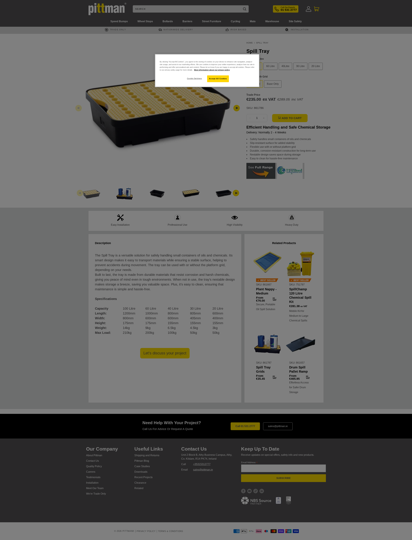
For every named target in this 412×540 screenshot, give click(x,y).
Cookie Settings (194, 78)
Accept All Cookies (218, 79)
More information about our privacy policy (212, 70)
